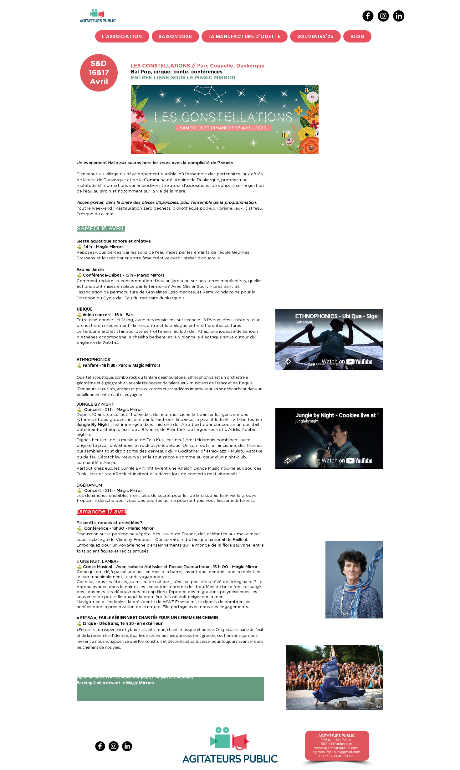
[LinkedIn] (398, 16)
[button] (175, 36)
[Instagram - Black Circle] (383, 16)
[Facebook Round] (368, 16)
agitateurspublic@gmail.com (336, 752)
